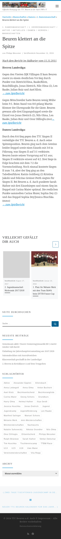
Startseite (6, 17)
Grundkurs (43, 397)
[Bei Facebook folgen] (33, 534)
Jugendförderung (28, 411)
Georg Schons (27, 397)
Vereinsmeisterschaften (15, 453)
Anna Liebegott (11, 388)
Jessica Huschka (12, 406)
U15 (14, 448)
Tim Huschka (10, 443)
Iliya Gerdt (42, 402)
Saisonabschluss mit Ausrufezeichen (19, 355)
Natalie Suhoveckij (13, 429)
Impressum (44, 518)
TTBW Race (46, 443)
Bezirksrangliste (46, 392)
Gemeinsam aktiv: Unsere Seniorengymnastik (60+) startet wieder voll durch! (29, 345)
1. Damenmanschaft (46, 17)
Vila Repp (36, 453)
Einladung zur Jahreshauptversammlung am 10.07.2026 (28, 351)
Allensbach (40, 383)
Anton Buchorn (44, 388)
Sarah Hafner (29, 439)
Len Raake (46, 411)
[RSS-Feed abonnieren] (28, 534)
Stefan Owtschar (48, 439)
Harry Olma (9, 402)
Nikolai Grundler (34, 429)
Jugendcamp (10, 411)
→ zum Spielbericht (13, 93)
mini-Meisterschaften (31, 420)
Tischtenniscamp (28, 443)
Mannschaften (19, 17)
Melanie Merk (10, 420)
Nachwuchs (33, 425)
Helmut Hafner (26, 402)
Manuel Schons (32, 415)
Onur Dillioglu (11, 434)
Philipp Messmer (13, 53)
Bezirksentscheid (26, 392)
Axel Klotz (9, 392)
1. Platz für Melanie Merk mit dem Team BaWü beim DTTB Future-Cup (44, 290)
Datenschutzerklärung (30, 526)
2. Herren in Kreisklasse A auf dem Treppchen (24, 363)
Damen (31, 17)
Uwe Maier (32, 448)
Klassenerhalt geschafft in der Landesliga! (22, 359)
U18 (21, 448)
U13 (6, 448)
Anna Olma (28, 388)
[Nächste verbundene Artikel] (56, 244)
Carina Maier (10, 397)
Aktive (7, 383)
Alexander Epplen (22, 383)
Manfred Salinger (12, 415)
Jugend (46, 406)
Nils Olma (51, 429)
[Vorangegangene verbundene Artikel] (49, 244)
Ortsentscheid (28, 434)
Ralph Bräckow (11, 439)
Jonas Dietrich (31, 406)
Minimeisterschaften (14, 425)
